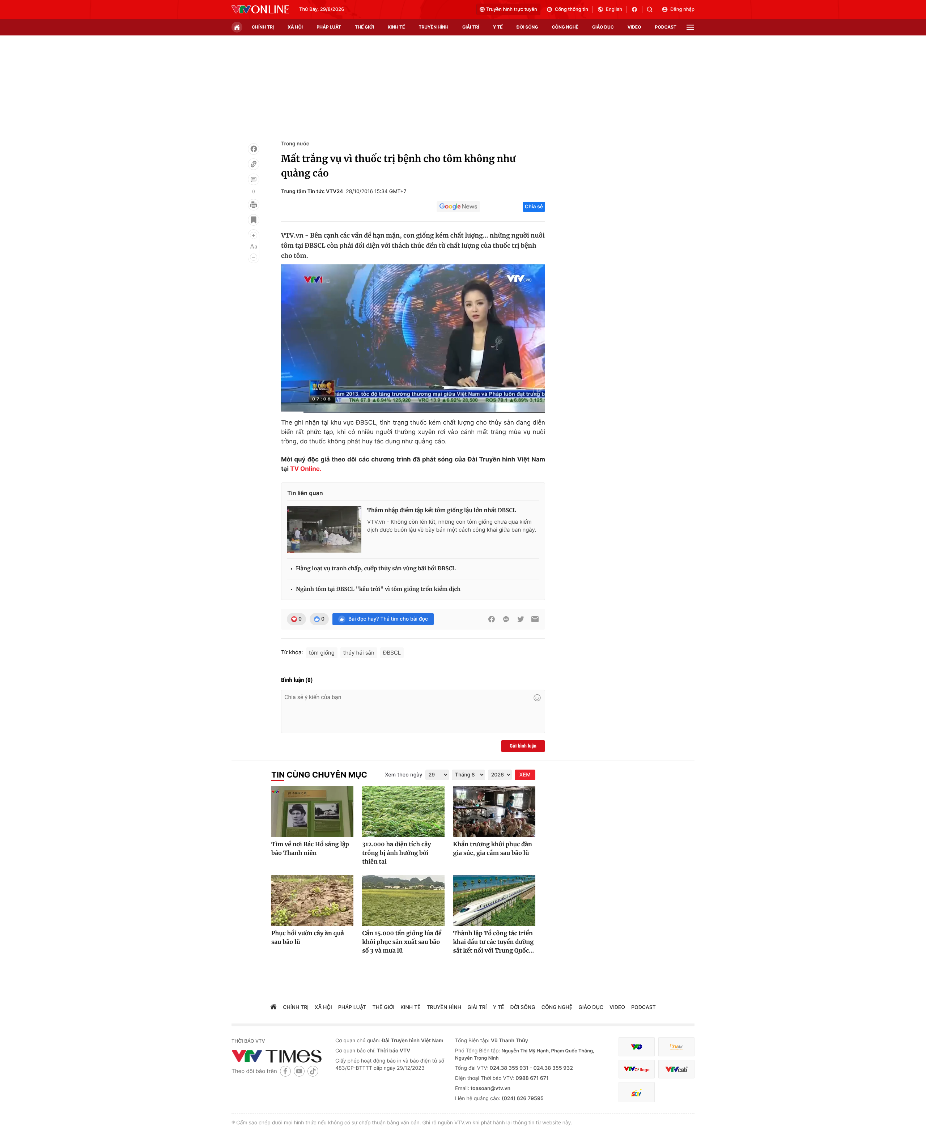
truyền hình (433, 27)
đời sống (527, 27)
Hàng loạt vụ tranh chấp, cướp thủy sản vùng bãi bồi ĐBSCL (376, 568)
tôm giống (322, 652)
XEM (525, 775)
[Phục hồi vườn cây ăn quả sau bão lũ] (312, 900)
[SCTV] (637, 1092)
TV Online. (305, 469)
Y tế (498, 27)
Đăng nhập (682, 9)
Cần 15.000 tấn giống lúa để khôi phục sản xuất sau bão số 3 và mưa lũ (401, 942)
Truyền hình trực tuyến (511, 9)
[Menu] (690, 27)
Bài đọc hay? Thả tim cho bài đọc (388, 619)
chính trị (263, 27)
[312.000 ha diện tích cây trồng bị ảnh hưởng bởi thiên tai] (403, 811)
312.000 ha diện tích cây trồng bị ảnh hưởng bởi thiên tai (396, 853)
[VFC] (637, 1046)
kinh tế (396, 27)
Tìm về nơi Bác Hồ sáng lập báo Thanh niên (310, 849)
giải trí (470, 27)
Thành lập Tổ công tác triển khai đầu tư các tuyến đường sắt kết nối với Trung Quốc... (493, 942)
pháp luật (329, 27)
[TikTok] (312, 1071)
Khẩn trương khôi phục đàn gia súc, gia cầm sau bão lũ (492, 849)
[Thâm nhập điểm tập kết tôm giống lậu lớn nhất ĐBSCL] (324, 529)
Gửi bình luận (523, 746)
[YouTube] (299, 1071)
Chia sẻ (534, 207)
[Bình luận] (253, 179)
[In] (253, 204)
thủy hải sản (358, 652)
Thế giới (364, 27)
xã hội (295, 27)
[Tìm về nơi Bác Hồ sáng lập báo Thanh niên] (312, 811)
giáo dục (603, 27)
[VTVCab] (676, 1069)
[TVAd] (676, 1046)
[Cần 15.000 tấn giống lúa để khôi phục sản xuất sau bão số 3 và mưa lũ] (403, 900)
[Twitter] (520, 619)
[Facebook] (253, 149)
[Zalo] (506, 619)
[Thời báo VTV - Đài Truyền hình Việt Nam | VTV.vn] (260, 9)
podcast (665, 27)
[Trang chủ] (237, 27)
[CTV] (637, 1069)
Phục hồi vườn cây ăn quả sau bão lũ (307, 938)
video (634, 27)
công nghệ (565, 27)
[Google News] (458, 207)
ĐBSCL (392, 652)
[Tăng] (253, 235)
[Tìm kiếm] (652, 9)
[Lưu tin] (253, 220)
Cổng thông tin (571, 9)
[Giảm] (253, 257)
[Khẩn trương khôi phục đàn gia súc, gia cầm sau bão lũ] (494, 811)
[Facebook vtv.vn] (636, 9)
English (614, 9)
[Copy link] (253, 164)
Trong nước (295, 144)
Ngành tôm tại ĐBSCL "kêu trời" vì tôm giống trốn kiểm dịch (378, 589)
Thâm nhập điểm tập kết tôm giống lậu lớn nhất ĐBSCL (441, 510)
